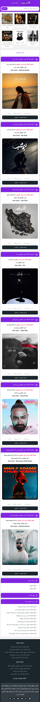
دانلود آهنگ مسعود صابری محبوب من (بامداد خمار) (22, 613)
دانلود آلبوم (33, 586)
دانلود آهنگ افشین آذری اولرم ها (27, 622)
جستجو (4, 8)
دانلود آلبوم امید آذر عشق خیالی (20, 674)
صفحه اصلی (14, 3)
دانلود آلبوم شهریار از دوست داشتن (20, 669)
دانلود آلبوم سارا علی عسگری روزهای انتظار (20, 666)
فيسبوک (10, 698)
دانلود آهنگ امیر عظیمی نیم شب (23, 124)
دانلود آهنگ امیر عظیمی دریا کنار (23, 385)
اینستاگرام (25, 698)
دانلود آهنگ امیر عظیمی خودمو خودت (22, 515)
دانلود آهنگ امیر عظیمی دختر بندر (23, 59)
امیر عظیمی (19, 64)
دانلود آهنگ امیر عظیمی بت (25, 254)
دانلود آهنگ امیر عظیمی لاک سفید (23, 190)
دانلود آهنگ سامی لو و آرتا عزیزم (27, 628)
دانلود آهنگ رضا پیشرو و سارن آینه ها (25, 630)
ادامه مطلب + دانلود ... (20, 117)
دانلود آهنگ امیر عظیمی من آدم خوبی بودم (20, 450)
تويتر (18, 698)
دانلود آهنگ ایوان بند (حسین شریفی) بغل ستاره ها (22, 625)
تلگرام (21, 698)
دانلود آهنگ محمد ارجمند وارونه (27, 607)
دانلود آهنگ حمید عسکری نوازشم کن (26, 610)
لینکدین (14, 698)
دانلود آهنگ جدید (28, 64)
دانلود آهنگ (27, 113)
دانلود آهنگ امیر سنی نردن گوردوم (27, 616)
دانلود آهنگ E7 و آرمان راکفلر (28, 619)
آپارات (29, 698)
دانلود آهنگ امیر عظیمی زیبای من (23, 319)
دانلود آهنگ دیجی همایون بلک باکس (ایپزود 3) (23, 633)
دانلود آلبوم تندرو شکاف (20, 671)
